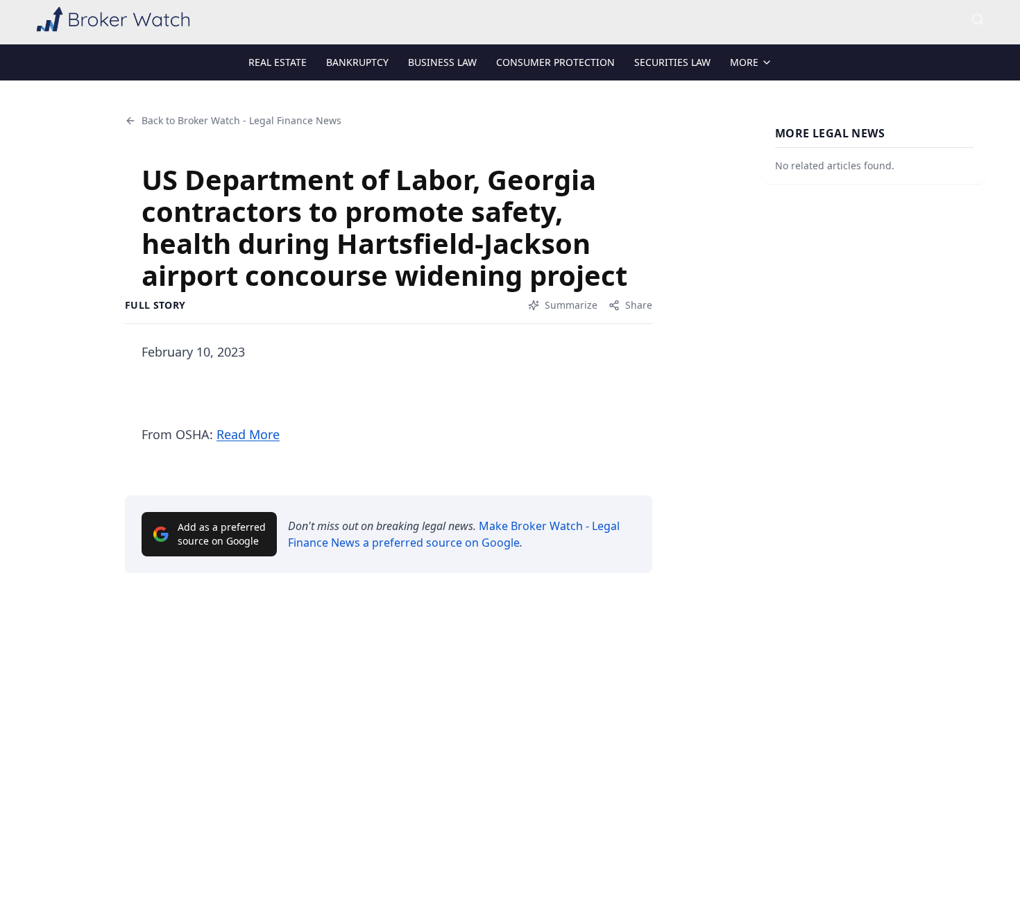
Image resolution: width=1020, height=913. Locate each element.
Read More (248, 434)
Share (638, 305)
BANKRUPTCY (357, 62)
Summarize (571, 305)
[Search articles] (978, 19)
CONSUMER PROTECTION (555, 62)
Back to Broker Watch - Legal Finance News (241, 120)
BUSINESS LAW (442, 62)
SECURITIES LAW (672, 62)
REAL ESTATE (277, 62)
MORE (744, 62)
